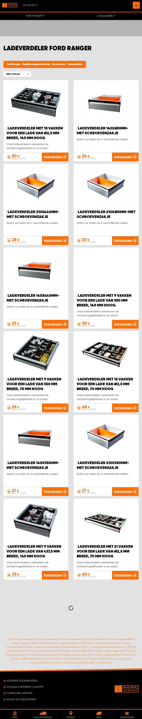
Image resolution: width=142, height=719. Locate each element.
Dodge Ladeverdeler (24, 643)
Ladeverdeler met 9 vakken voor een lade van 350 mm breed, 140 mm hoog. (104, 300)
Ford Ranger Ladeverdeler (71, 654)
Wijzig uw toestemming (21, 699)
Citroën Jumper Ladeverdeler (42, 646)
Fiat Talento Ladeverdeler (72, 650)
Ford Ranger (14, 64)
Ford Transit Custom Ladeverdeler (59, 658)
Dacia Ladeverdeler (95, 639)
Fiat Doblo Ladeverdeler (104, 650)
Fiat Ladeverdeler (46, 639)
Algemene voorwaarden (22, 680)
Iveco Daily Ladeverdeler (63, 662)
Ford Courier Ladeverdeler (98, 658)
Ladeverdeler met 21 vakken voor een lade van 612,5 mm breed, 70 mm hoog (105, 551)
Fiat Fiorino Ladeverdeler (40, 650)
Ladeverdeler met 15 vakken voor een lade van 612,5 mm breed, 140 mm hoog (35, 133)
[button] (17, 74)
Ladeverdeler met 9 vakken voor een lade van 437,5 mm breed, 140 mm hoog (34, 551)
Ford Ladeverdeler (70, 639)
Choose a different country (25, 686)
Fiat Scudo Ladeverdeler (39, 654)
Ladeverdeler (75, 64)
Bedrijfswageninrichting (36, 64)
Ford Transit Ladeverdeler (105, 654)
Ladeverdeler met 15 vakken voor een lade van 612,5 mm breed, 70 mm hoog (105, 384)
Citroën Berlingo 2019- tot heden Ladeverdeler (90, 646)
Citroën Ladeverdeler (21, 639)
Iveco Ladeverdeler (121, 639)
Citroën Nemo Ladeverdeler (94, 643)
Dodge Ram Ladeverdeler (96, 662)
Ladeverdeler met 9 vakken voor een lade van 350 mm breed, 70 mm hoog (34, 384)
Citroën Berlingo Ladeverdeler (57, 643)
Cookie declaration (19, 693)
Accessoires (59, 64)
